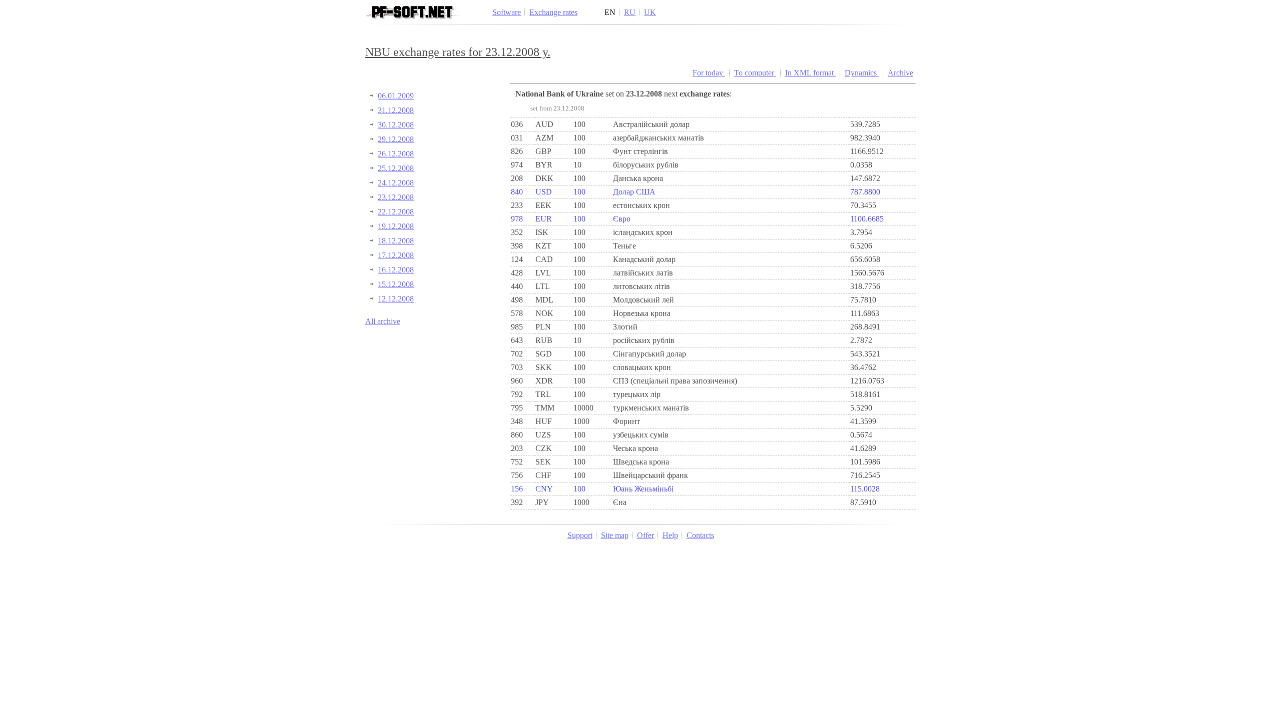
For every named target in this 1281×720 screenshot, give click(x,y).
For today (709, 72)
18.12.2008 (396, 240)
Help (670, 535)
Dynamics (862, 72)
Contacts (700, 535)
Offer (645, 535)
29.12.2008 (396, 139)
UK (650, 12)
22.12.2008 (396, 212)
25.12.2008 (396, 168)
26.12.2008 (396, 154)
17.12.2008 (396, 255)
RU (629, 12)
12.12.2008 (396, 298)
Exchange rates (553, 12)
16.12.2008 (396, 270)
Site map (614, 535)
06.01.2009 (396, 96)
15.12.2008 (396, 284)
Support (579, 535)
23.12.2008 (396, 197)
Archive (900, 72)
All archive (382, 321)
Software (506, 12)
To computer (755, 72)
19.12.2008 (396, 226)
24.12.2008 (396, 182)
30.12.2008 (396, 124)
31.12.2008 (396, 110)
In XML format (810, 72)
